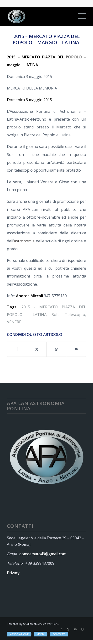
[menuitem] (79, 16)
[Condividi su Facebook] (17, 349)
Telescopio (75, 314)
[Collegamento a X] (68, 629)
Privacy (13, 572)
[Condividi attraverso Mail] (76, 349)
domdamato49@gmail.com (42, 553)
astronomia (24, 241)
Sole (56, 314)
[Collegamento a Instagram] (82, 629)
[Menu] (79, 16)
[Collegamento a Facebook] (61, 629)
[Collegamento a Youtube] (75, 629)
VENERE (14, 322)
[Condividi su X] (36, 349)
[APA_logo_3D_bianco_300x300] (38, 16)
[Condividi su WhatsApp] (56, 349)
